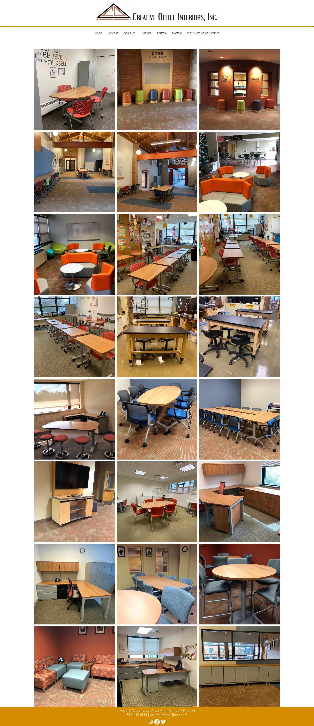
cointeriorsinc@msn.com (169, 715)
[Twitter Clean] (163, 722)
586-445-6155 (137, 715)
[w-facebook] (150, 722)
